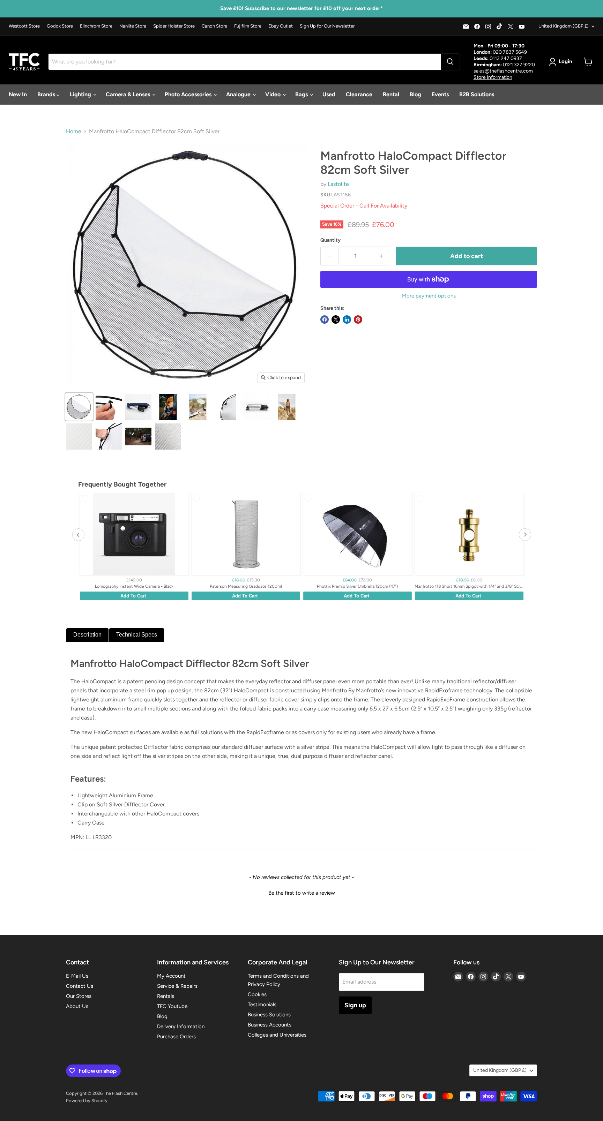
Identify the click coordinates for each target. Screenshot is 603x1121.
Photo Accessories (189, 94)
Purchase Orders (176, 1036)
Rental (391, 94)
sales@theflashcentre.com (503, 71)
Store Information (493, 77)
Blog (415, 94)
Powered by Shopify (86, 1100)
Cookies (257, 994)
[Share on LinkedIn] (347, 319)
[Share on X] (336, 319)
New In (18, 94)
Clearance (359, 94)
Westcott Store (24, 26)
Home (73, 131)
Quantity (330, 240)
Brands (47, 94)
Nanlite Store (132, 26)
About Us (77, 1006)
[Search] (450, 62)
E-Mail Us (77, 976)
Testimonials (262, 1004)
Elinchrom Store (96, 26)
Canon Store (214, 26)
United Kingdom (563, 26)
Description (87, 635)
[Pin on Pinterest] (358, 319)
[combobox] (245, 62)
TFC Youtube (172, 1006)
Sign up (355, 1005)
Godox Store (60, 26)
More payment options (429, 296)
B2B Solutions (476, 94)
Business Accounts (269, 1025)
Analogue (239, 94)
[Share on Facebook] (324, 319)
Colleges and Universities (277, 1035)
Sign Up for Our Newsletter (327, 26)
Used (328, 94)
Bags (302, 94)
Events (440, 94)
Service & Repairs (177, 986)
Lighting (81, 94)
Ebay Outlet (280, 26)
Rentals (165, 996)
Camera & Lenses (128, 94)
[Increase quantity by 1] (381, 256)
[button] (301, 892)
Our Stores (78, 996)
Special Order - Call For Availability (363, 205)
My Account (171, 976)
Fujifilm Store (247, 26)
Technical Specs (136, 635)
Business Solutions (269, 1014)
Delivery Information (180, 1026)
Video (273, 94)
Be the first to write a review (301, 893)
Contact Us (79, 986)
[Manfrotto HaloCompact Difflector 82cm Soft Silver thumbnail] (79, 407)
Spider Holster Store (174, 26)
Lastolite (338, 184)
